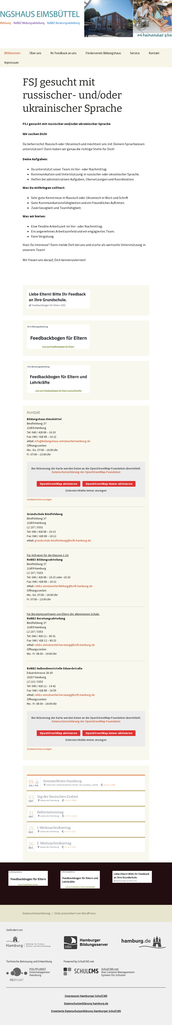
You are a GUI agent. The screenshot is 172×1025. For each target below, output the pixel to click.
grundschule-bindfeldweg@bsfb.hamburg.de (63, 540)
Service (135, 53)
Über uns (35, 53)
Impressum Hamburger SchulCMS (86, 996)
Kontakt (154, 53)
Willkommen (12, 53)
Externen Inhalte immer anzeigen (86, 490)
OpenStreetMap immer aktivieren (109, 484)
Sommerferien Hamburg (62, 781)
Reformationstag (50, 812)
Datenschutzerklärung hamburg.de (86, 1003)
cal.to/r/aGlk (70, 847)
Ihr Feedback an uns (63, 53)
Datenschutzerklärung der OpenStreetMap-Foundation (86, 472)
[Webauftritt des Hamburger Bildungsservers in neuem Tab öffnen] (86, 942)
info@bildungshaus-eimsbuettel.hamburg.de (62, 441)
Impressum (11, 62)
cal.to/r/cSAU (109, 784)
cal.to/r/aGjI (70, 831)
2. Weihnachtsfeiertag (54, 843)
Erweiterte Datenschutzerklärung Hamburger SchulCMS (86, 1011)
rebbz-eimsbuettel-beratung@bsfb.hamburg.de (65, 645)
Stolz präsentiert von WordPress (75, 913)
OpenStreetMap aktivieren (58, 484)
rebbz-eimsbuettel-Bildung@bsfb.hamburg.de (64, 586)
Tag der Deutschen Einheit (57, 797)
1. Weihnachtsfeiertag (54, 828)
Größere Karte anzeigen (39, 499)
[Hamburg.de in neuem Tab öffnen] (144, 942)
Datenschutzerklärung (36, 913)
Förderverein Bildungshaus (103, 53)
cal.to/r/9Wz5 (70, 800)
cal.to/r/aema (70, 816)
